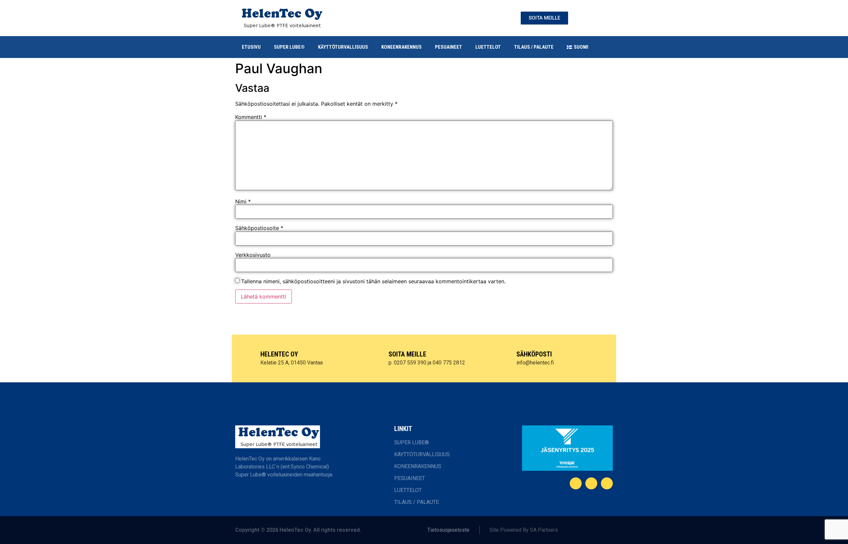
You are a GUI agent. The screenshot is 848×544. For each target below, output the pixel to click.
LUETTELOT (488, 47)
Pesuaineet (448, 47)
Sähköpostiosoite (259, 228)
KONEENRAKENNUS (401, 47)
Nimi (243, 201)
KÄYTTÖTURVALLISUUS (343, 47)
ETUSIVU (251, 47)
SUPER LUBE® (289, 47)
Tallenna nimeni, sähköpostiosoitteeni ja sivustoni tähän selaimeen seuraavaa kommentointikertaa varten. (373, 281)
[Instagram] (607, 483)
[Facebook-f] (576, 483)
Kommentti (250, 117)
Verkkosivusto (253, 254)
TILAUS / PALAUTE (534, 47)
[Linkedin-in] (591, 483)
